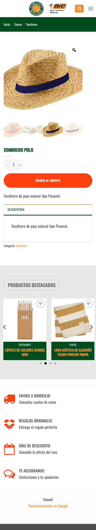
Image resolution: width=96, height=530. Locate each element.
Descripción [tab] (16, 209)
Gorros (18, 24)
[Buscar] (79, 9)
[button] (91, 8)
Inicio (7, 24)
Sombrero (31, 24)
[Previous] (5, 326)
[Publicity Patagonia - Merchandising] (48, 8)
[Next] (91, 326)
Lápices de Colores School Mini (24, 352)
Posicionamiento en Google (48, 506)
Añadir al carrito (48, 180)
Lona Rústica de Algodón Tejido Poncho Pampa (72, 352)
